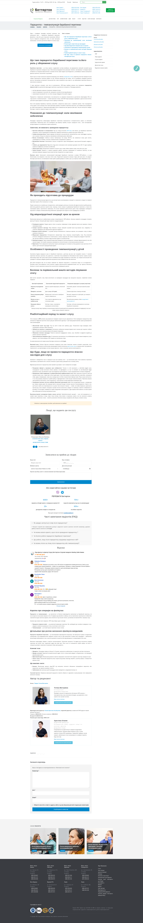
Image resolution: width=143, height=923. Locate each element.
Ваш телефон (66, 460)
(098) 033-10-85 (96, 12)
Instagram (36, 447)
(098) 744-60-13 (96, 9)
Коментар (35, 771)
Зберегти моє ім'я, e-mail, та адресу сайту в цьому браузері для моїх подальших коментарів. (61, 805)
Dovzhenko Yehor (39, 574)
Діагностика (52, 18)
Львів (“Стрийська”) (85, 12)
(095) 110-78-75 (85, 888)
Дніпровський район (98, 44)
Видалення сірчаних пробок (101, 68)
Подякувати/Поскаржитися (104, 891)
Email (43, 753)
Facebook (38, 753)
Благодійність (101, 882)
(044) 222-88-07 (34, 875)
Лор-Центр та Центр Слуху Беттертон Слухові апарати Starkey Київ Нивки (59, 552)
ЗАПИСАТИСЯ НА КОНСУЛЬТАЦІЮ (63, 702)
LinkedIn (34, 447)
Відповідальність (102, 890)
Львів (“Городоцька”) (85, 11)
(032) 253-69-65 (68, 888)
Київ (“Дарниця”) (61, 11)
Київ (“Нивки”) (60, 7)
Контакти (98, 18)
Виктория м (37, 593)
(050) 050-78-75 (51, 877)
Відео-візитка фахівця (59, 699)
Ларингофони (63, 18)
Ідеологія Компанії (102, 872)
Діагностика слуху (99, 65)
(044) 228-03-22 (51, 875)
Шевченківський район (99, 41)
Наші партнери (101, 888)
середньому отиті (68, 76)
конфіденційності (68, 513)
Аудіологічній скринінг (100, 62)
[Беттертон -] (41, 10)
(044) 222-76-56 (68, 875)
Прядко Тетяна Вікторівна (41, 683)
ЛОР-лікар (69, 130)
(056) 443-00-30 (51, 888)
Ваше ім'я (33, 460)
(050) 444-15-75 (85, 877)
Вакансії (100, 884)
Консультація (91, 18)
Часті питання (101, 870)
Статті (79, 18)
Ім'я (33, 790)
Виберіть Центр (34, 465)
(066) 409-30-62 (96, 7)
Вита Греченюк (38, 580)
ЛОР (58, 18)
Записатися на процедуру (45, 45)
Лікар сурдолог (98, 56)
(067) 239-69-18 (75, 12)
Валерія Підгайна (39, 586)
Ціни (70, 18)
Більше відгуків (61, 606)
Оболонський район (98, 47)
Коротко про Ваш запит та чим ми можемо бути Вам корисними (47, 471)
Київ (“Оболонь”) (61, 9)
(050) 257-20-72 (51, 891)
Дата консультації (67, 465)
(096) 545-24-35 (68, 879)
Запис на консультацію (110, 10)
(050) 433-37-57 (68, 891)
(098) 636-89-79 (75, 9)
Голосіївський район (98, 39)
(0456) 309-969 (34, 888)
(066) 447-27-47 (34, 877)
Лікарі (73, 18)
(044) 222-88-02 (85, 875)
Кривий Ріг (82, 9)
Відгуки (84, 18)
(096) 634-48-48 (75, 7)
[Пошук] (104, 2)
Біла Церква (83, 7)
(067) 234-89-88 (34, 891)
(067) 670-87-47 (96, 11)
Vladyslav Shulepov (40, 561)
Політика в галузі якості (103, 875)
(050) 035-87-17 (75, 11)
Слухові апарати (98, 59)
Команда (100, 874)
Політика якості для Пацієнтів (104, 877)
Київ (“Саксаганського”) (62, 12)
